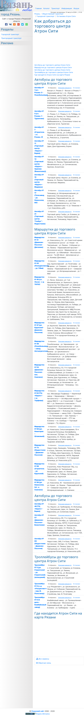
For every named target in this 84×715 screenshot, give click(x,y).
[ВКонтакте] (11, 24)
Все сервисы (43, 659)
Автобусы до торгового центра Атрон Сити (52, 65)
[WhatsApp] (26, 24)
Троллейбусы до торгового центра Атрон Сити (53, 72)
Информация (66, 8)
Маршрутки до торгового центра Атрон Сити (53, 67)
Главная (38, 8)
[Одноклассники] (15, 24)
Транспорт (55, 8)
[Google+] (19, 24)
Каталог (46, 8)
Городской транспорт (10, 34)
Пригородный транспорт (11, 38)
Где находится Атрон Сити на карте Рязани (52, 75)
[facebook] (7, 24)
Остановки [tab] (76, 88)
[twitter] (23, 24)
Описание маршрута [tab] (64, 88)
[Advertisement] (59, 48)
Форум (76, 8)
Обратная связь (44, 663)
